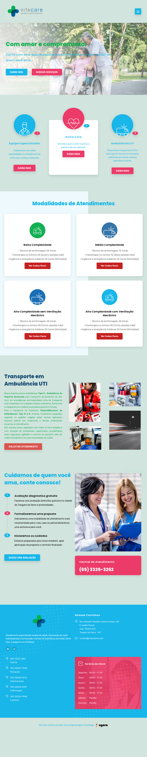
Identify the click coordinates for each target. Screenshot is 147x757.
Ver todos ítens (37, 265)
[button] (16, 72)
